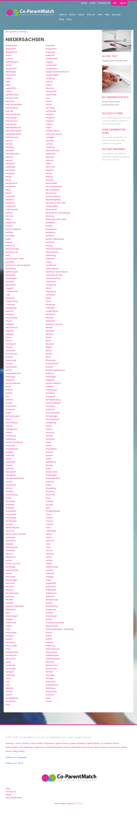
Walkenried (51, 589)
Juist (8, 685)
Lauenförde (51, 94)
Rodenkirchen (52, 363)
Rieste (48, 350)
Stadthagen (51, 475)
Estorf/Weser (12, 422)
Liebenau (50, 121)
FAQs (92, 3)
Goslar (9, 498)
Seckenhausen (53, 419)
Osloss (49, 262)
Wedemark (51, 609)
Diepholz (10, 330)
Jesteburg (10, 675)
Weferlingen (51, 616)
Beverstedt (11, 186)
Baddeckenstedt (13, 134)
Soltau (49, 445)
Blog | (16, 751)
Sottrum (50, 452)
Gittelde (9, 491)
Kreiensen (50, 55)
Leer (48, 98)
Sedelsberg (51, 422)
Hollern (9, 626)
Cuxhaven (10, 304)
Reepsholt (50, 321)
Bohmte (9, 216)
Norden (49, 226)
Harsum (9, 553)
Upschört (50, 540)
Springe (49, 465)
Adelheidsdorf (12, 62)
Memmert (50, 167)
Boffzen (9, 212)
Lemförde (50, 108)
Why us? (91, 14)
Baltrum (9, 140)
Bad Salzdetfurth (13, 127)
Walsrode (50, 596)
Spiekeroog (51, 462)
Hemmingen (11, 580)
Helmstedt (10, 576)
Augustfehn (11, 88)
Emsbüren (10, 409)
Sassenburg (51, 389)
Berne (8, 180)
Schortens (50, 406)
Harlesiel (9, 544)
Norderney (50, 232)
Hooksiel (9, 635)
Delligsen (10, 324)
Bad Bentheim (12, 94)
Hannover (10, 530)
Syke (48, 508)
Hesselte (10, 603)
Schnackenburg (53, 399)
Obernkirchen (52, 252)
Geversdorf (11, 485)
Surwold (49, 504)
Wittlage (50, 678)
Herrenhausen (12, 593)
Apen (8, 81)
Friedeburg (11, 439)
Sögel (48, 442)
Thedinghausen (53, 511)
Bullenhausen (12, 271)
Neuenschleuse (53, 196)
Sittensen (50, 439)
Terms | (19, 743)
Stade (48, 468)
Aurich (9, 91)
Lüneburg (50, 147)
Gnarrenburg (12, 494)
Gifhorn (9, 488)
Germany (23, 31)
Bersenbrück (11, 183)
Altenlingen (11, 71)
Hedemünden (12, 570)
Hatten (9, 560)
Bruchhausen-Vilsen (15, 258)
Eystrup (9, 426)
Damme (9, 311)
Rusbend (50, 373)
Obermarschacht (54, 248)
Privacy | (27, 743)
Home (72, 14)
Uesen (49, 537)
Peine (48, 298)
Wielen (49, 635)
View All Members (14, 797)
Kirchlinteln (11, 701)
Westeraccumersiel (55, 622)
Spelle (48, 458)
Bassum (9, 160)
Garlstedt (10, 455)
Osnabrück (51, 265)
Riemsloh (50, 344)
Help (107, 14)
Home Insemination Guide (113, 131)
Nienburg (50, 216)
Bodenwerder (12, 209)
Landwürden (51, 65)
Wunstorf (50, 694)
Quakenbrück (52, 311)
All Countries (11, 31)
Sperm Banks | (94, 743)
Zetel (48, 698)
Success (116, 14)
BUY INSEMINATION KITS (115, 97)
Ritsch (48, 357)
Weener (49, 612)
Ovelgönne (51, 284)
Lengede (50, 114)
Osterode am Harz (54, 275)
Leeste (49, 101)
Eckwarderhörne (13, 373)
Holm (8, 629)
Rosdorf (49, 367)
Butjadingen (11, 278)
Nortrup (49, 245)
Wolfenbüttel (52, 685)
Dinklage (10, 334)
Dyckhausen (11, 367)
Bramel (9, 242)
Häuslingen (11, 566)
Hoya (8, 649)
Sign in (122, 3)
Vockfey (49, 570)
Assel (8, 85)
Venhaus (50, 553)
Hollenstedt (11, 622)
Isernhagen (11, 668)
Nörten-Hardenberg (55, 239)
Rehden (49, 327)
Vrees (48, 580)
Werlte (49, 619)
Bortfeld (9, 232)
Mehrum (50, 160)
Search (63, 14)
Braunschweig (12, 248)
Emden (9, 403)
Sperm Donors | (63, 743)
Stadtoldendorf (53, 478)
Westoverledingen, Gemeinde (60, 629)
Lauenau (50, 88)
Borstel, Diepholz (13, 229)
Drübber (9, 357)
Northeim (50, 242)
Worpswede (51, 691)
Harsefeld (10, 550)
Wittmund (50, 681)
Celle (8, 294)
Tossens (49, 521)
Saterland (50, 393)
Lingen (49, 127)
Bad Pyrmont (12, 121)
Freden (9, 432)
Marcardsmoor (53, 150)
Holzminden (11, 632)
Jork (7, 681)
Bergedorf (10, 173)
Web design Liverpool (64, 803)
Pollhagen (50, 307)
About (84, 3)
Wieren (49, 639)
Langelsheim (52, 68)
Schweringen (52, 416)
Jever (8, 678)
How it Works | (37, 743)
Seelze (49, 426)
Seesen (49, 429)
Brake (8, 239)
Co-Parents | (107, 743)
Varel (48, 547)
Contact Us (104, 3)
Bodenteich (11, 206)
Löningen (50, 137)
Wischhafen (51, 668)
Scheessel (50, 396)
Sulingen (50, 501)
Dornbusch (11, 344)
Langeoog (50, 78)
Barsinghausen (12, 153)
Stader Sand (51, 472)
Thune (49, 514)
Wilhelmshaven (53, 658)
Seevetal (50, 432)
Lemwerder (51, 111)
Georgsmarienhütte (15, 478)
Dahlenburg (11, 307)
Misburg (49, 176)
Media (8, 794)
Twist (48, 527)
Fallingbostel (11, 429)
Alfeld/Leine (11, 68)
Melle (48, 163)
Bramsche (10, 245)
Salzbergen (51, 376)
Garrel (8, 458)
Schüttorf (50, 409)
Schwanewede (52, 412)
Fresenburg (11, 435)
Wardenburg (51, 606)
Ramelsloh (50, 314)
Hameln (9, 524)
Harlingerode (11, 547)
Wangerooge (52, 599)
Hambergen (11, 521)
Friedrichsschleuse (14, 442)
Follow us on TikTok (14, 763)
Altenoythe (11, 75)
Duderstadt (11, 360)
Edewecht (10, 380)
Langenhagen (52, 75)
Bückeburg (11, 268)
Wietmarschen (53, 649)
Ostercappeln (52, 268)
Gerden (9, 481)
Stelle (48, 485)
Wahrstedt (51, 586)
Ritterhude (51, 360)
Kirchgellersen (12, 698)
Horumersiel (11, 645)
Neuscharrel (51, 209)
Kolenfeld (50, 45)
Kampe (9, 691)
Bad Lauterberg (13, 114)
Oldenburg (51, 255)
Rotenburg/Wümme (55, 370)
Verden (49, 560)
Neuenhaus (51, 193)
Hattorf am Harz (13, 563)
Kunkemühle (51, 58)
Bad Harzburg (12, 108)
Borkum (9, 226)
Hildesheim (11, 609)
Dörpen (9, 347)
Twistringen (51, 530)
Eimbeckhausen (13, 383)
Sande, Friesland (53, 383)
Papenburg (51, 291)
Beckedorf (10, 163)
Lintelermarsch (53, 130)
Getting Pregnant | (55, 747)
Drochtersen (11, 353)
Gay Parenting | (26, 747)
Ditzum (9, 340)
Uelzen (49, 534)
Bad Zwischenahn (14, 130)
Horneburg (10, 642)
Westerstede (52, 626)
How (100, 14)
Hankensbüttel (12, 527)
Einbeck (9, 389)
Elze (7, 396)
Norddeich (50, 222)
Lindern (49, 124)
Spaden (49, 455)
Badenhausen (12, 137)
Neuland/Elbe (52, 206)
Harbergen (10, 537)
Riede (48, 340)
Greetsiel (10, 508)
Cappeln (10, 288)
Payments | (50, 743)
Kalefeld (9, 688)
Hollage (9, 619)
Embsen (9, 399)
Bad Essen (10, 101)
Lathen (49, 85)
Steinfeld (50, 481)
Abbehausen (11, 45)
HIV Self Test (109, 56)
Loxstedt (50, 140)
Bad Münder (11, 117)
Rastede (49, 317)
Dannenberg (11, 317)
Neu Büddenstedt (54, 186)
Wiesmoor (50, 645)
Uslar (48, 544)
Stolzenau (50, 491)
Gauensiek (10, 462)
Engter (9, 412)
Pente (48, 301)
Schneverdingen (53, 403)
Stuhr (48, 498)
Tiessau (49, 517)
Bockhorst (10, 203)
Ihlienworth (11, 658)
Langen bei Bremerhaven (57, 71)
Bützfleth (10, 281)
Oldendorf (50, 258)
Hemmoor (10, 583)
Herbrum (10, 589)
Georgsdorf (11, 472)
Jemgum (10, 671)
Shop (69, 19)
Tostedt (49, 524)
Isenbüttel (10, 665)
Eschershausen (13, 416)
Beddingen (11, 167)
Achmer (9, 58)
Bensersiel (10, 170)
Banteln (9, 144)
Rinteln (49, 353)
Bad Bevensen (12, 98)
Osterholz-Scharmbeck (57, 271)
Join (115, 3)
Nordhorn (50, 235)
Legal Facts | (40, 747)
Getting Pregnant (113, 149)
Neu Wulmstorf (53, 189)
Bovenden (10, 235)
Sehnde (49, 435)
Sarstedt (50, 386)
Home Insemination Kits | (76, 747)
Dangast (10, 314)
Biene (8, 189)
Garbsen (10, 452)
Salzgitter (50, 380)
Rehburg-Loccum (54, 324)
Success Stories (112, 113)
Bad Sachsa (11, 124)
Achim (9, 55)
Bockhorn (10, 199)
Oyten (49, 288)
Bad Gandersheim (14, 104)
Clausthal (10, 298)
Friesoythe (10, 445)
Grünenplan (11, 517)
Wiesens (50, 642)
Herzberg (10, 596)
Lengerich (50, 117)
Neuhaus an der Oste (56, 203)
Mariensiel (50, 153)
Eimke (8, 386)
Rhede (49, 337)
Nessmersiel (51, 183)
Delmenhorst (12, 327)
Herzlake (9, 599)
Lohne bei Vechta (54, 134)
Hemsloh (10, 586)
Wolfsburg (50, 688)
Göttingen (10, 501)
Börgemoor (11, 222)
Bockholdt (10, 196)
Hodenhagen (12, 616)
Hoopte (9, 639)
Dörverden (10, 350)
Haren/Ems (11, 540)
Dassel (9, 321)
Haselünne (10, 557)
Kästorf (9, 694)
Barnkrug (10, 147)
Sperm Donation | (78, 743)
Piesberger (51, 304)
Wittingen (50, 675)
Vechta (49, 550)
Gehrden (10, 468)
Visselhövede (52, 566)
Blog (61, 19)
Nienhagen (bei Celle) (56, 219)
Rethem (49, 334)
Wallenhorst (51, 593)
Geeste (9, 465)
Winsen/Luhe (52, 665)
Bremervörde (12, 252)
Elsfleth (9, 393)
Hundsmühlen (12, 652)
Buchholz (10, 262)
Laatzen (49, 62)
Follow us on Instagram (16, 757)
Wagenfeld (51, 583)
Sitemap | (10, 743)
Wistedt (49, 671)
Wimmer (50, 662)
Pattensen (50, 294)
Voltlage (49, 576)
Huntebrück (11, 655)
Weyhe (49, 632)
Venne (49, 557)
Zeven (49, 701)
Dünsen (9, 363)
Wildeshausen (52, 655)
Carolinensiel (12, 291)
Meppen (49, 170)
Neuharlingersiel (53, 199)
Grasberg (10, 504)
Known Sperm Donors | (98, 747)
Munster (49, 180)
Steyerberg (51, 488)
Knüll (8, 704)
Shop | (22, 751)
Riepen (49, 347)
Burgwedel (10, 275)
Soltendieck (51, 449)
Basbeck (9, 157)
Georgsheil (11, 475)
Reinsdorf (50, 330)
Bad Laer (10, 111)
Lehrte (49, 104)
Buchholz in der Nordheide (18, 265)
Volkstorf (50, 573)
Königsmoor (51, 48)
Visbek (49, 563)
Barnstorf (10, 150)
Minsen (49, 173)
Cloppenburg (12, 301)
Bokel (8, 219)
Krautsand (50, 52)
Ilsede (8, 662)
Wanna (49, 603)
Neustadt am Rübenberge (58, 212)
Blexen (9, 193)
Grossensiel (11, 514)
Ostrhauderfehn (53, 278)
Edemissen (11, 376)
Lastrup (49, 81)
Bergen (9, 176)
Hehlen (9, 573)
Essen (8, 419)
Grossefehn (11, 511)
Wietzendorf (51, 652)
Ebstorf (9, 370)
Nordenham (51, 229)
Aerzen (9, 65)
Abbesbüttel (11, 52)
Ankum (9, 78)
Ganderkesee (12, 449)
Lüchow (49, 144)
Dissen (9, 337)
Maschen (50, 157)
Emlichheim (11, 406)
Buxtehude (11, 284)
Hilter (8, 612)
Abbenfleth (11, 48)
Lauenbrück (51, 91)
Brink (8, 255)
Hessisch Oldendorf (15, 606)
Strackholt (50, 494)
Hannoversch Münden (16, 534)
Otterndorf (51, 281)
